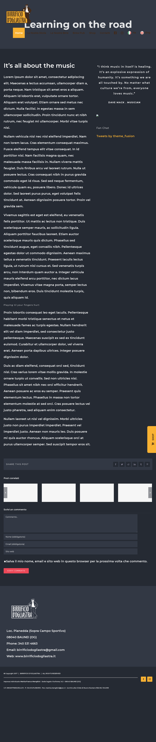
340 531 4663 (28, 643)
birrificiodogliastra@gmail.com (41, 650)
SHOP (153, 437)
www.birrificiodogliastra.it (35, 656)
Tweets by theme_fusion (115, 136)
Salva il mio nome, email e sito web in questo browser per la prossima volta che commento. (76, 561)
